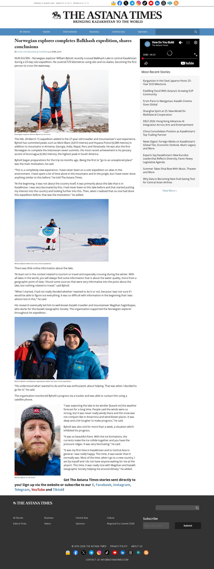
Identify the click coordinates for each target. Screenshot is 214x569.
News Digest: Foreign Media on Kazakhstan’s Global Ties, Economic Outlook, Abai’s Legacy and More (169, 145)
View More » (170, 190)
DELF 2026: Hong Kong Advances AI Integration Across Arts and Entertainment (168, 122)
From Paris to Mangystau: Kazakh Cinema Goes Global (167, 102)
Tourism (43, 52)
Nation (46, 31)
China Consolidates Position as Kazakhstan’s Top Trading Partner (169, 133)
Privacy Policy (119, 546)
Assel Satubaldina (26, 52)
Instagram (121, 485)
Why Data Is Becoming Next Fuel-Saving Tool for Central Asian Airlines (169, 180)
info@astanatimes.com (114, 559)
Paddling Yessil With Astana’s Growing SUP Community (168, 92)
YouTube (38, 489)
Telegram (22, 489)
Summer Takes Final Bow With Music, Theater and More (169, 170)
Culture (110, 517)
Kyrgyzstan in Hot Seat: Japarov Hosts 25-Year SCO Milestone (167, 82)
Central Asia (118, 31)
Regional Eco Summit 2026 (120, 523)
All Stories (25, 31)
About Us (136, 546)
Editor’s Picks (19, 523)
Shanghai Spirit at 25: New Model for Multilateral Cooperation (164, 112)
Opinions (142, 31)
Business (94, 31)
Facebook (103, 485)
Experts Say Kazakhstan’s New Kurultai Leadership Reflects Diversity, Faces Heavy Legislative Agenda (168, 158)
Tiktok (58, 489)
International (70, 31)
